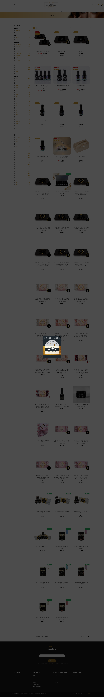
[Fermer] (60, 336)
